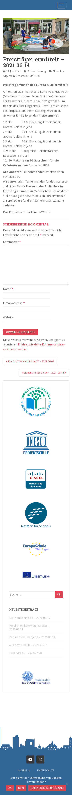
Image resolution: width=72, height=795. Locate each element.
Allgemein (9, 76)
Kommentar (12, 242)
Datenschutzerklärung (47, 787)
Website (8, 317)
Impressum (24, 770)
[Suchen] (59, 594)
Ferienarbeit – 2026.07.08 (25, 653)
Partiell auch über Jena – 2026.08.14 (32, 637)
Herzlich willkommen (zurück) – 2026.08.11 (29, 627)
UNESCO (35, 76)
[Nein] (67, 784)
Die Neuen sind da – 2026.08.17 (29, 618)
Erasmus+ (22, 76)
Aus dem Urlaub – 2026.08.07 (28, 645)
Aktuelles (58, 71)
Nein (21, 787)
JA (9, 787)
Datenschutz (45, 770)
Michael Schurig (36, 71)
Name (8, 289)
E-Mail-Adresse (14, 303)
